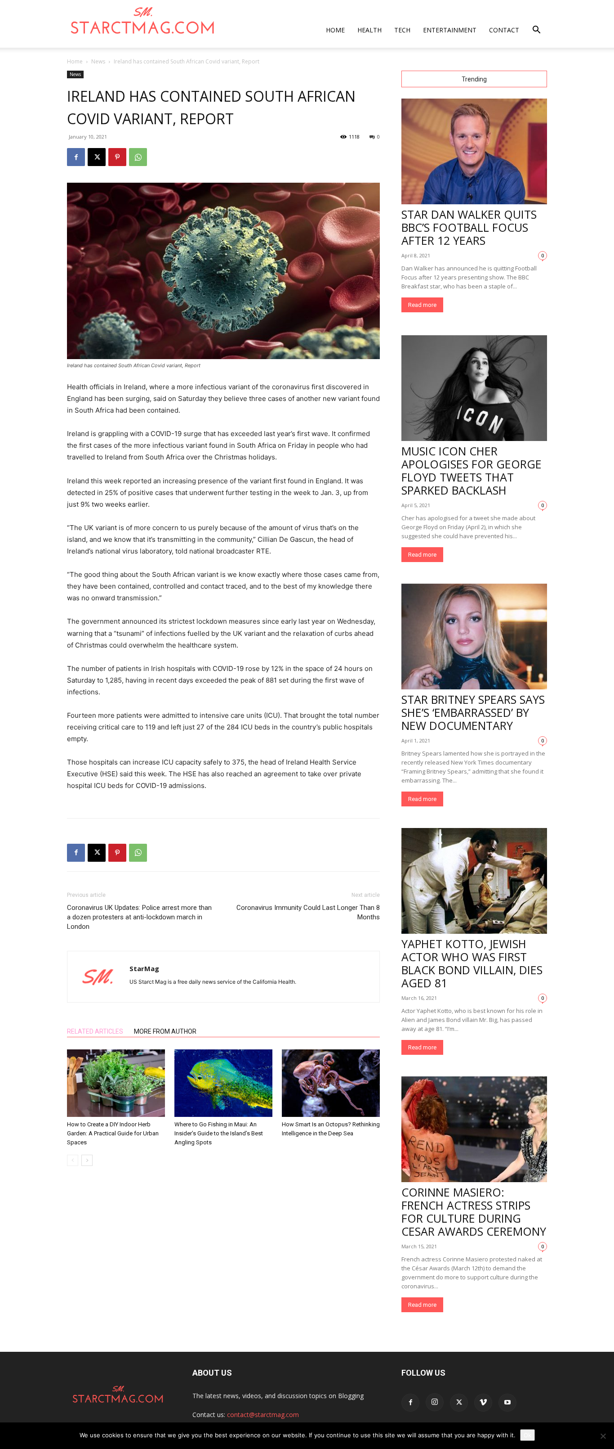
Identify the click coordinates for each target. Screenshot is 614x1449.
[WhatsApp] (138, 157)
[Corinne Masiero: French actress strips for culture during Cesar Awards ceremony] (474, 1129)
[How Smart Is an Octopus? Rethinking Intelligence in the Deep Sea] (331, 1083)
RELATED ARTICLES (95, 1031)
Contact (504, 30)
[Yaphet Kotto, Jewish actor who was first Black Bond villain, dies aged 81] (474, 881)
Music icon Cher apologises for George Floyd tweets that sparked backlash (471, 470)
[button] (536, 31)
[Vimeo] (483, 1403)
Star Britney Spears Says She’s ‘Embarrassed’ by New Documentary (473, 712)
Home (335, 30)
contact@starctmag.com (263, 1414)
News (98, 61)
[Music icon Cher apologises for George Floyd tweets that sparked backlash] (474, 388)
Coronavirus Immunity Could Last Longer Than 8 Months (308, 912)
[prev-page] (72, 1160)
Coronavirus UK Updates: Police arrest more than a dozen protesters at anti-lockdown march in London (139, 917)
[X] (97, 157)
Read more (422, 305)
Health (369, 30)
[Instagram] (435, 1402)
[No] (602, 1435)
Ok (527, 1435)
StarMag (144, 968)
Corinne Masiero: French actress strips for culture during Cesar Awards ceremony (473, 1211)
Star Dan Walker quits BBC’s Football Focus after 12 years (469, 227)
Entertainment (449, 30)
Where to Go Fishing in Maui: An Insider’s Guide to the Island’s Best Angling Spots (218, 1133)
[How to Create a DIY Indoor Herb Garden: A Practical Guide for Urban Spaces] (116, 1083)
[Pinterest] (117, 157)
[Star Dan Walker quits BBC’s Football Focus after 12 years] (474, 151)
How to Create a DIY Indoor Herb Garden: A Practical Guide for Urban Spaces (113, 1133)
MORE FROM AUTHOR (165, 1031)
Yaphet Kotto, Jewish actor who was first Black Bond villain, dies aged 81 (472, 963)
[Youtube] (507, 1403)
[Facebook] (76, 157)
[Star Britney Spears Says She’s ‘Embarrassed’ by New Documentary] (474, 636)
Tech (402, 30)
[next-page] (87, 1160)
